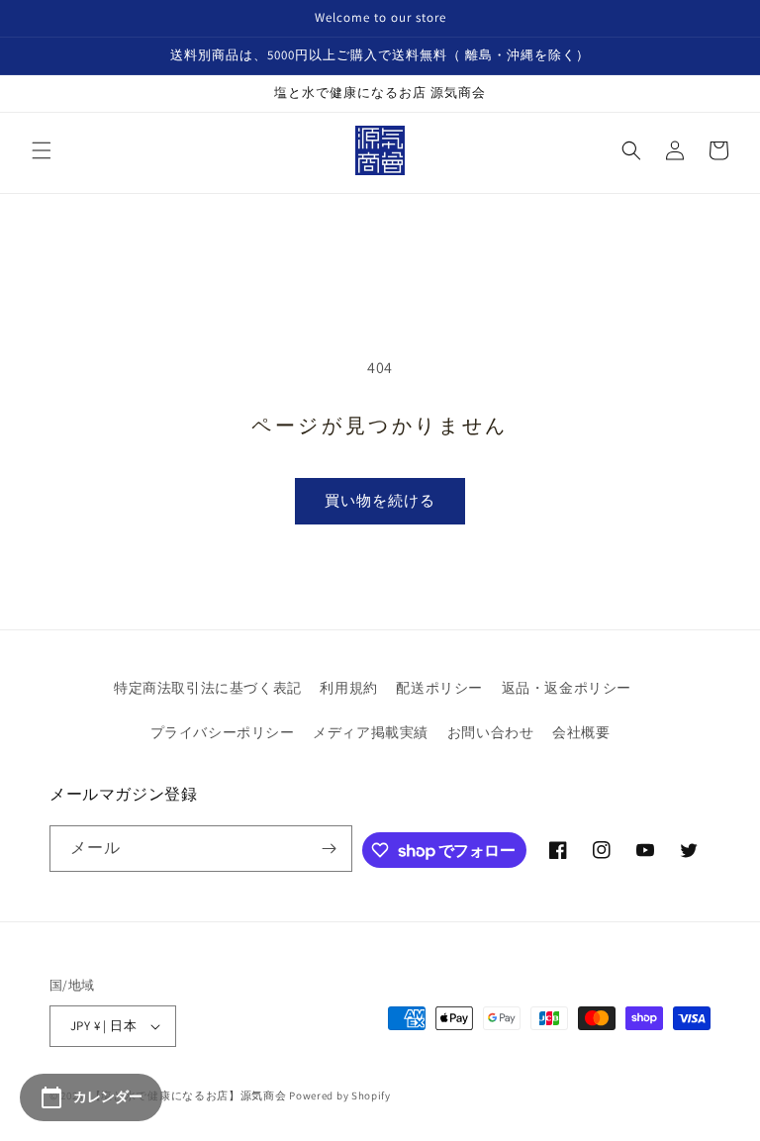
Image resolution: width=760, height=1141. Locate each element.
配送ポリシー (439, 688)
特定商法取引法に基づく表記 (208, 688)
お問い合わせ (490, 732)
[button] (41, 150)
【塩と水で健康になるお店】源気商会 (188, 1095)
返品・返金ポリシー (566, 688)
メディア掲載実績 (370, 732)
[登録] (329, 848)
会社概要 (581, 732)
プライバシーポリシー (222, 732)
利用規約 (348, 688)
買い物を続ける (380, 500)
